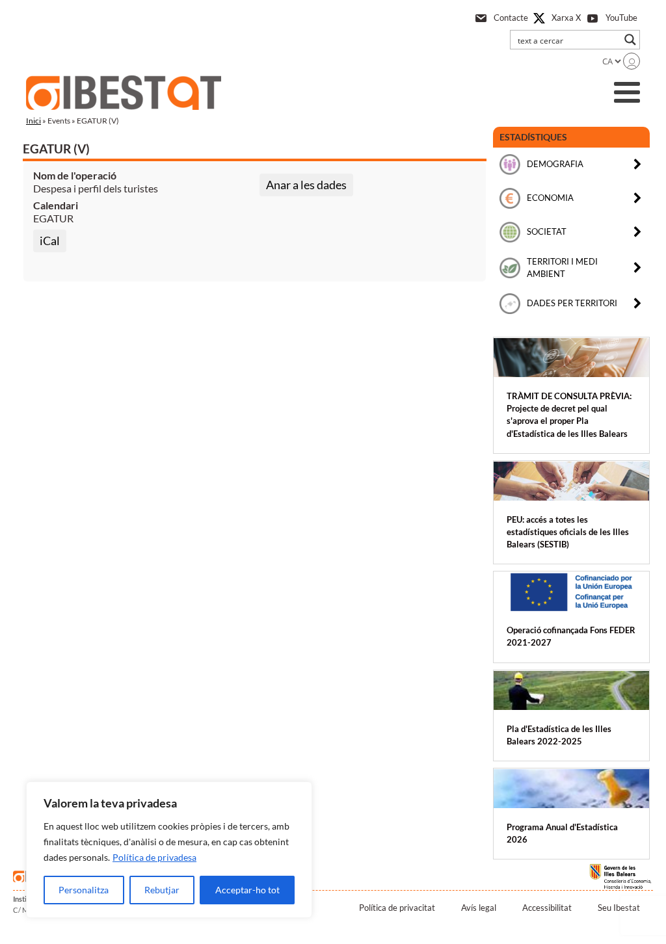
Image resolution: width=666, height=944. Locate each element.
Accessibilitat (547, 907)
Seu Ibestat (619, 907)
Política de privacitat (397, 907)
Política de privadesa (154, 857)
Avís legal (478, 907)
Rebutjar (162, 889)
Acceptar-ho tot (247, 889)
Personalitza (84, 889)
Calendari (55, 205)
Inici (33, 120)
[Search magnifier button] (630, 40)
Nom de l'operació (74, 175)
